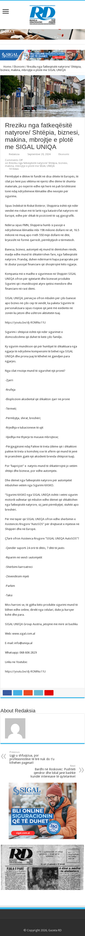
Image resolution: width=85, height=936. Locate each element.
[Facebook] (34, 925)
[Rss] (29, 925)
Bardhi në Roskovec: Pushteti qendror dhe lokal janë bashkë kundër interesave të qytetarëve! (53, 771)
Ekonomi (19, 66)
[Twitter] (38, 925)
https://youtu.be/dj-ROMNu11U (25, 322)
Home (7, 66)
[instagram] (55, 925)
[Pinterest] (42, 925)
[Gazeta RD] (42, 14)
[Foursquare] (51, 925)
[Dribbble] (47, 925)
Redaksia (14, 154)
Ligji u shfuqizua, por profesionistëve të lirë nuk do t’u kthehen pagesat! (32, 757)
